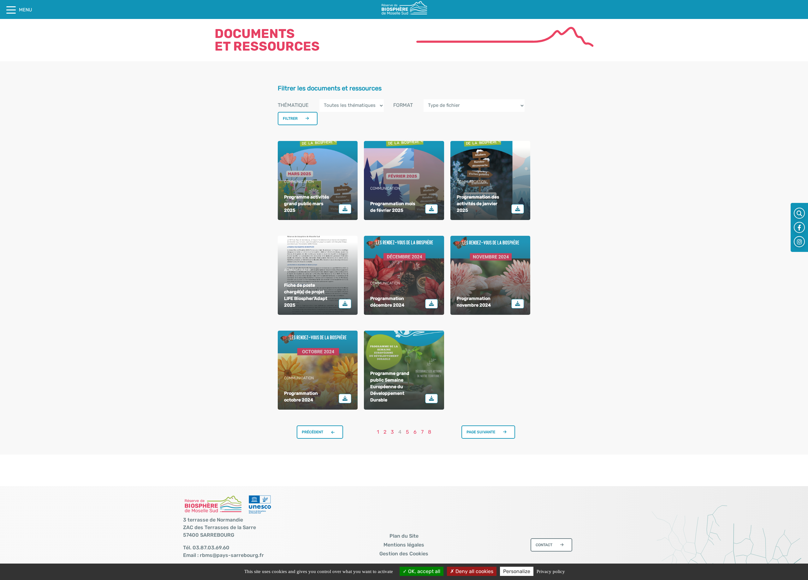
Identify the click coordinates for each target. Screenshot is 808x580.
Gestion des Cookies (403, 554)
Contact (544, 545)
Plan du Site (404, 536)
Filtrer (290, 118)
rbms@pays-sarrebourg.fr (232, 555)
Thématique (293, 105)
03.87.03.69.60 (211, 548)
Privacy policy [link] (551, 571)
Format (403, 105)
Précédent (312, 432)
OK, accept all (423, 571)
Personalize (516, 571)
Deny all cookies (473, 571)
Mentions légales (403, 545)
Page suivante (480, 432)
